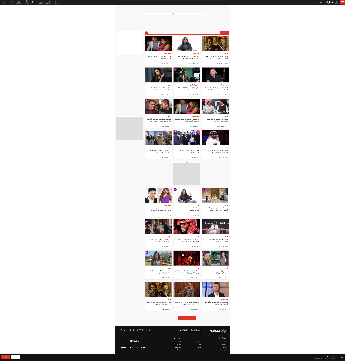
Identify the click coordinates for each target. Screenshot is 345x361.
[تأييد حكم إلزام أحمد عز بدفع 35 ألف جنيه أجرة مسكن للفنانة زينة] (215, 289)
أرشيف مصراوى (49, 3)
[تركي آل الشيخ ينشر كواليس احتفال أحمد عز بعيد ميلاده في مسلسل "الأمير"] (215, 137)
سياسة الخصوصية (176, 350)
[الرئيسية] (332, 2)
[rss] (124, 330)
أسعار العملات (26, 3)
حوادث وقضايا (195, 54)
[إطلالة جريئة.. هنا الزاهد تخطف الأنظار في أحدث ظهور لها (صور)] (158, 258)
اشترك (5, 357)
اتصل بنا (179, 344)
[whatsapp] (137, 330)
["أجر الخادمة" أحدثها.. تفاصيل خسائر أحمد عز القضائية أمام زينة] (186, 195)
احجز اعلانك (178, 347)
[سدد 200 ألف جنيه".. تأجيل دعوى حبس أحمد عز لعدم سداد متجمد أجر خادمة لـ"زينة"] (158, 195)
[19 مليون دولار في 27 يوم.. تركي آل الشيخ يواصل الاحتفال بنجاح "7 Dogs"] (186, 289)
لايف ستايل (223, 350)
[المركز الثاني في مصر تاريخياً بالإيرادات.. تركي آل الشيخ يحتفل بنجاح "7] (215, 226)
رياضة (224, 347)
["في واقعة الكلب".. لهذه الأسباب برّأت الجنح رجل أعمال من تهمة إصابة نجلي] (186, 43)
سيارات (199, 347)
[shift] (124, 347)
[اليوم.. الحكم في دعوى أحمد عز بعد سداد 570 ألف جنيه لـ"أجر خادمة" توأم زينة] (215, 74)
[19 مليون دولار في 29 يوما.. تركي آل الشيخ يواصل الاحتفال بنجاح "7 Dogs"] (186, 258)
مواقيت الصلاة (41, 3)
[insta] (143, 330)
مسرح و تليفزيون (194, 85)
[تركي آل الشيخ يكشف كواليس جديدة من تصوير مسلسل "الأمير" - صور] (158, 226)
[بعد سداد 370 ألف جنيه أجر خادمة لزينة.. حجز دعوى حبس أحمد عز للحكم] (186, 106)
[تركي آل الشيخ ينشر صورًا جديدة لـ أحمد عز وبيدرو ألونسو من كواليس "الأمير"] (186, 226)
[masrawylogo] (216, 331)
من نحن (179, 341)
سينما (169, 299)
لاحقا (15, 357)
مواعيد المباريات (56, 3)
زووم (226, 54)
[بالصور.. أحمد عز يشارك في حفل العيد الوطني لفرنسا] (186, 137)
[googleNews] (121, 330)
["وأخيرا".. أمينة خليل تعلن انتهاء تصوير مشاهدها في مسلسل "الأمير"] (158, 74)
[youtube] (140, 330)
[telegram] (134, 330)
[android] (195, 330)
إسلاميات (199, 350)
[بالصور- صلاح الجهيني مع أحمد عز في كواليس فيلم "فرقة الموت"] (215, 106)
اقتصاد (224, 344)
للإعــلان (11, 3)
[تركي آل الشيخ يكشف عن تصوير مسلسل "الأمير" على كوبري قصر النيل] (158, 137)
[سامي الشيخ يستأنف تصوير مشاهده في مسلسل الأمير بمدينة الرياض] (186, 74)
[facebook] (149, 330)
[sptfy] (127, 330)
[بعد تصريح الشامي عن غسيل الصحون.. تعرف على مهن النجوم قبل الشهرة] (215, 258)
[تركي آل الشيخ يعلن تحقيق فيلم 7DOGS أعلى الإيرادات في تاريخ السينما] (215, 43)
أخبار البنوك (198, 341)
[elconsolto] (133, 347)
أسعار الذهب (18, 3)
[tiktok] (130, 330)
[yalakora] (143, 347)
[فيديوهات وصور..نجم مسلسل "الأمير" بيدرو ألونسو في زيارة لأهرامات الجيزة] (215, 195)
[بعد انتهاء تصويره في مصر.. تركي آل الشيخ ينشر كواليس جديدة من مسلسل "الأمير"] (158, 106)
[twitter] (146, 330)
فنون (200, 344)
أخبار (224, 341)
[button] (342, 2)
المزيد (186, 318)
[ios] (184, 330)
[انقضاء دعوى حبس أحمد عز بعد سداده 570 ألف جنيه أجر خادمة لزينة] (158, 43)
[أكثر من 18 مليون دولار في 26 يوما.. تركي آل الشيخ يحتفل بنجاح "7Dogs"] (158, 289)
